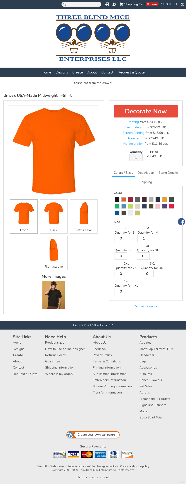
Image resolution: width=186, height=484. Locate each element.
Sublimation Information (110, 374)
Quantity (136, 152)
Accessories (148, 367)
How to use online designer (65, 349)
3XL (152, 264)
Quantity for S (125, 232)
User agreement (105, 466)
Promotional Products (155, 399)
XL (148, 246)
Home (46, 72)
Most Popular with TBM (156, 349)
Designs (62, 72)
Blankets (146, 374)
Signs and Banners (153, 405)
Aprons (145, 392)
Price (154, 152)
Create (77, 72)
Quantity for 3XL (152, 268)
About (92, 72)
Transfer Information (107, 392)
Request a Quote (131, 72)
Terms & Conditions (107, 361)
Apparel (145, 342)
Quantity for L (124, 250)
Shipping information (60, 367)
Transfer (133, 138)
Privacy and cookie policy (134, 466)
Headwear (147, 355)
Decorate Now (146, 111)
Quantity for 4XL (126, 286)
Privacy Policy (102, 355)
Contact (107, 72)
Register (114, 4)
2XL (126, 264)
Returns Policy (55, 355)
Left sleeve (84, 230)
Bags (143, 361)
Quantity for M (147, 232)
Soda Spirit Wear (152, 417)
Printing (133, 122)
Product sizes (54, 342)
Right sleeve (54, 266)
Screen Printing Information (112, 386)
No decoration (133, 144)
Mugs (143, 411)
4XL (126, 281)
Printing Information (107, 367)
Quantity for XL (148, 250)
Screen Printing (133, 133)
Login (107, 4)
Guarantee (52, 361)
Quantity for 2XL (126, 268)
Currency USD (182, 4)
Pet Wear (146, 386)
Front (24, 230)
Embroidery (133, 127)
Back (53, 230)
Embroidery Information (109, 380)
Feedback (99, 349)
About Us (99, 342)
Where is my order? (59, 374)
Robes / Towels (151, 380)
